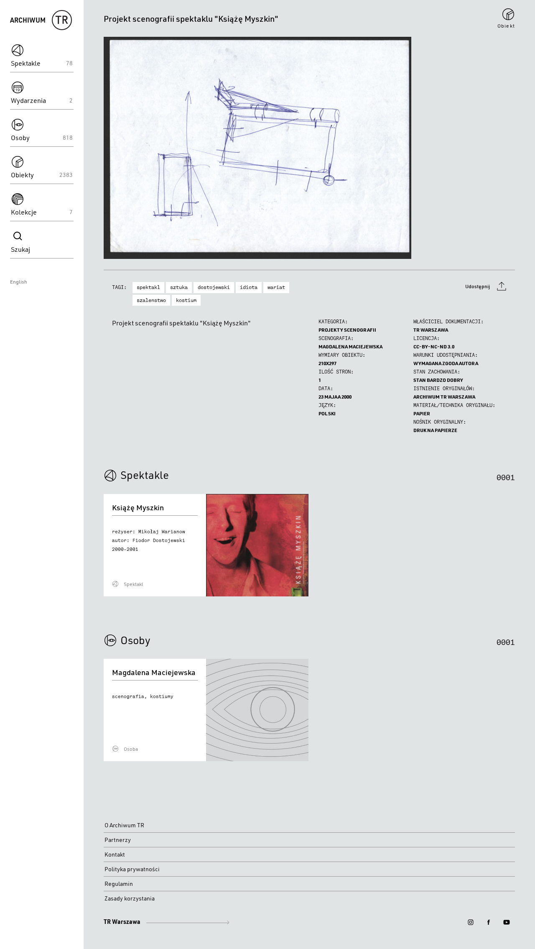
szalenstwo (151, 300)
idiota (248, 287)
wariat (276, 287)
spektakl (148, 287)
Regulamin (118, 884)
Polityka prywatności (132, 869)
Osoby (135, 640)
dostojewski (214, 287)
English (18, 282)
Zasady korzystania (129, 898)
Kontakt (114, 854)
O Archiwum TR (124, 825)
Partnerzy (117, 840)
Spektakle (144, 475)
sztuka (179, 287)
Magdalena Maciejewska (350, 346)
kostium (186, 300)
